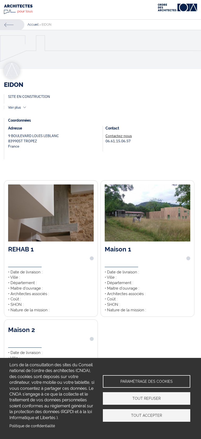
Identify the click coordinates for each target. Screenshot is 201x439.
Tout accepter (146, 415)
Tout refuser (146, 398)
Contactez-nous (118, 135)
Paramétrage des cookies (146, 381)
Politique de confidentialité (32, 426)
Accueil (32, 24)
